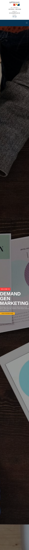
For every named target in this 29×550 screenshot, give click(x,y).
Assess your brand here (7, 313)
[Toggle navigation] (27, 23)
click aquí (14, 16)
